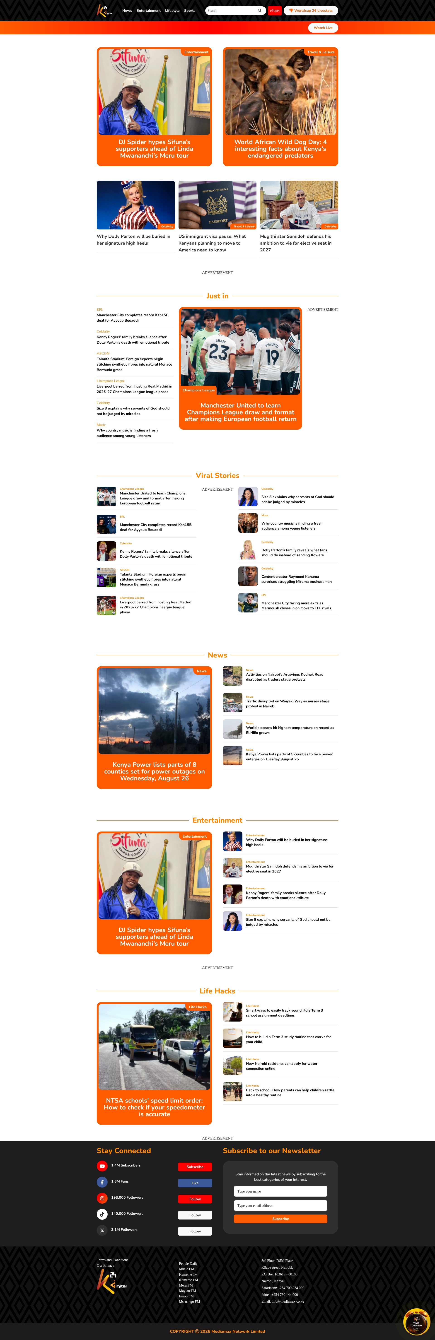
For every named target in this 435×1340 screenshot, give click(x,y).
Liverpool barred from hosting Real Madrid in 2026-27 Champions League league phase (155, 607)
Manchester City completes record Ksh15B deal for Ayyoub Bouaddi (156, 527)
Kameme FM (188, 1279)
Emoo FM (186, 1296)
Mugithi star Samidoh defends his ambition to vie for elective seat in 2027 (296, 243)
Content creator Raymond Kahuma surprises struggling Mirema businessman (296, 579)
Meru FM (186, 1285)
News (127, 10)
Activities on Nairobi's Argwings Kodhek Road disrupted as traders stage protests (285, 677)
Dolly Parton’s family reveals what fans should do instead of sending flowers (294, 553)
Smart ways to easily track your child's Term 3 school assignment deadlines (284, 1013)
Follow (195, 1199)
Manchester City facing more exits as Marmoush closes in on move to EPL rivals (296, 606)
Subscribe (280, 1218)
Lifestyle (172, 10)
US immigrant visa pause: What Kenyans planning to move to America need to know (212, 243)
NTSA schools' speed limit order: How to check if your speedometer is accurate (154, 1107)
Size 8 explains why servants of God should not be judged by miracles (297, 499)
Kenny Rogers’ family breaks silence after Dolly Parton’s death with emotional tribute (156, 554)
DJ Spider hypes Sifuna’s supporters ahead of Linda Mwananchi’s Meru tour (154, 149)
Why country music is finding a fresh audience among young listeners (291, 526)
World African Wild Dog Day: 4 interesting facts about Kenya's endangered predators (280, 149)
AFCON (103, 353)
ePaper (275, 10)
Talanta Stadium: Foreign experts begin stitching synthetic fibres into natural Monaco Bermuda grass (134, 364)
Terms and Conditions (112, 1260)
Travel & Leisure (321, 52)
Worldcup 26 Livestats (313, 10)
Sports (189, 10)
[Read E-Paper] (416, 1321)
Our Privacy (105, 1265)
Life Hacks (198, 1007)
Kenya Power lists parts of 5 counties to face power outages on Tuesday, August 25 (289, 757)
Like (195, 1183)
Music (101, 424)
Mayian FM (187, 1290)
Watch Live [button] (323, 27)
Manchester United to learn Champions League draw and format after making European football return (241, 412)
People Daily (188, 1263)
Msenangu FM (189, 1301)
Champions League (111, 380)
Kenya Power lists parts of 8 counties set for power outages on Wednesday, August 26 (154, 771)
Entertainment (149, 10)
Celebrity (167, 226)
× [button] (430, 1309)
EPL (100, 309)
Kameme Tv (188, 1274)
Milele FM (186, 1269)
